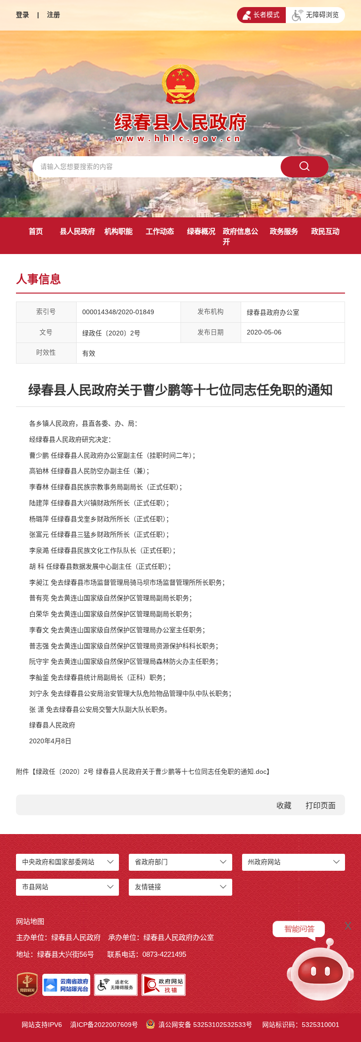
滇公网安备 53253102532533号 (205, 1024)
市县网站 (35, 887)
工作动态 (160, 231)
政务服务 (284, 231)
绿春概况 (201, 231)
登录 (22, 14)
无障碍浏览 (322, 14)
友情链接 (148, 887)
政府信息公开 (240, 236)
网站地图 (30, 921)
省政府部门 (151, 862)
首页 (36, 231)
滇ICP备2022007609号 (104, 1024)
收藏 (283, 806)
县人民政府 (77, 231)
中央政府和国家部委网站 (58, 862)
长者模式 (266, 14)
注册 (53, 14)
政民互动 (325, 231)
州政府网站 (264, 862)
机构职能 (118, 231)
